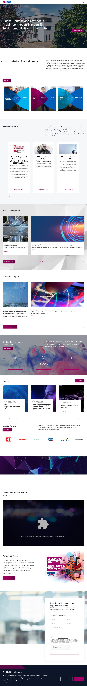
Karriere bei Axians (8, 577)
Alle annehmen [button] (79, 678)
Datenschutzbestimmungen (23, 681)
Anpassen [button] (56, 678)
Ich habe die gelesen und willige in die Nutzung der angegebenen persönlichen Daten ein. (65, 639)
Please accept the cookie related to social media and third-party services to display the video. (43, 536)
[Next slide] (83, 261)
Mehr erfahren (78, 28)
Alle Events (79, 380)
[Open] (8, 439)
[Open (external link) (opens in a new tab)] (50, 439)
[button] (78, 43)
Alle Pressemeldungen (9, 326)
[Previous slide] (81, 261)
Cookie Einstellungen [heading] (12, 672)
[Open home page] (7, 2)
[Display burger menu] (83, 2)
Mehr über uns (7, 348)
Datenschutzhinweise (63, 638)
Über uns (6, 80)
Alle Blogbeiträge (8, 261)
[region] (43, 439)
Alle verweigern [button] (67, 678)
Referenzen (6, 429)
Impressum (13, 680)
